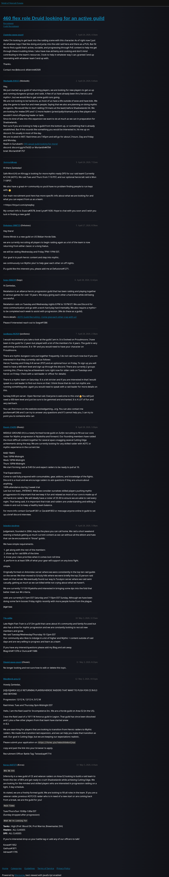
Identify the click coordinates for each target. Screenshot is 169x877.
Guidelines (29, 868)
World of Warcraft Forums (12, 3)
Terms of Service (45, 868)
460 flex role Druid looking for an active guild (53, 18)
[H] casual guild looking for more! (41, 143)
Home (5, 868)
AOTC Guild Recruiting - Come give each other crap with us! (47, 317)
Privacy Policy (63, 868)
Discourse (20, 875)
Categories (16, 868)
